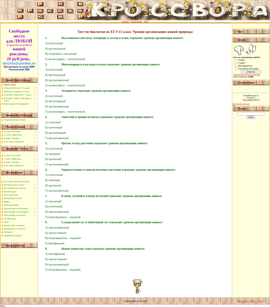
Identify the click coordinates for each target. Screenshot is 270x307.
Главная (125, 21)
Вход (146, 21)
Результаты (238, 74)
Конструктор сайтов (246, 301)
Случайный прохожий (248, 69)
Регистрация (136, 21)
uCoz (261, 301)
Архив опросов (253, 74)
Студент (242, 63)
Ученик (241, 60)
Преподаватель (245, 66)
